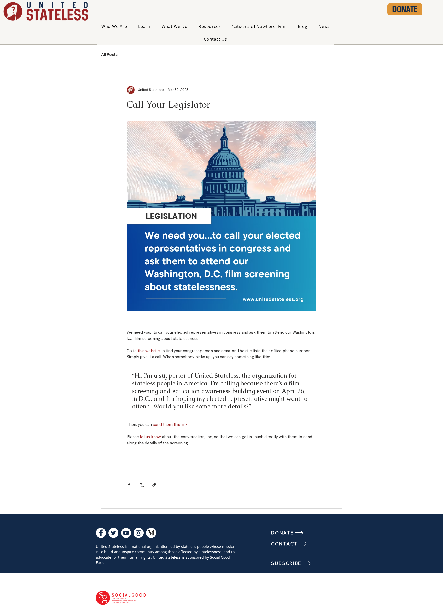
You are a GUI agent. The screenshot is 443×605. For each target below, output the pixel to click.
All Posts (109, 55)
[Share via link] (154, 484)
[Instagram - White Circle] (139, 533)
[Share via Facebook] (129, 484)
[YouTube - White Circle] (126, 533)
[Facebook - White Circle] (101, 533)
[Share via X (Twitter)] (141, 484)
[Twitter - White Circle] (113, 533)
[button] (114, 26)
